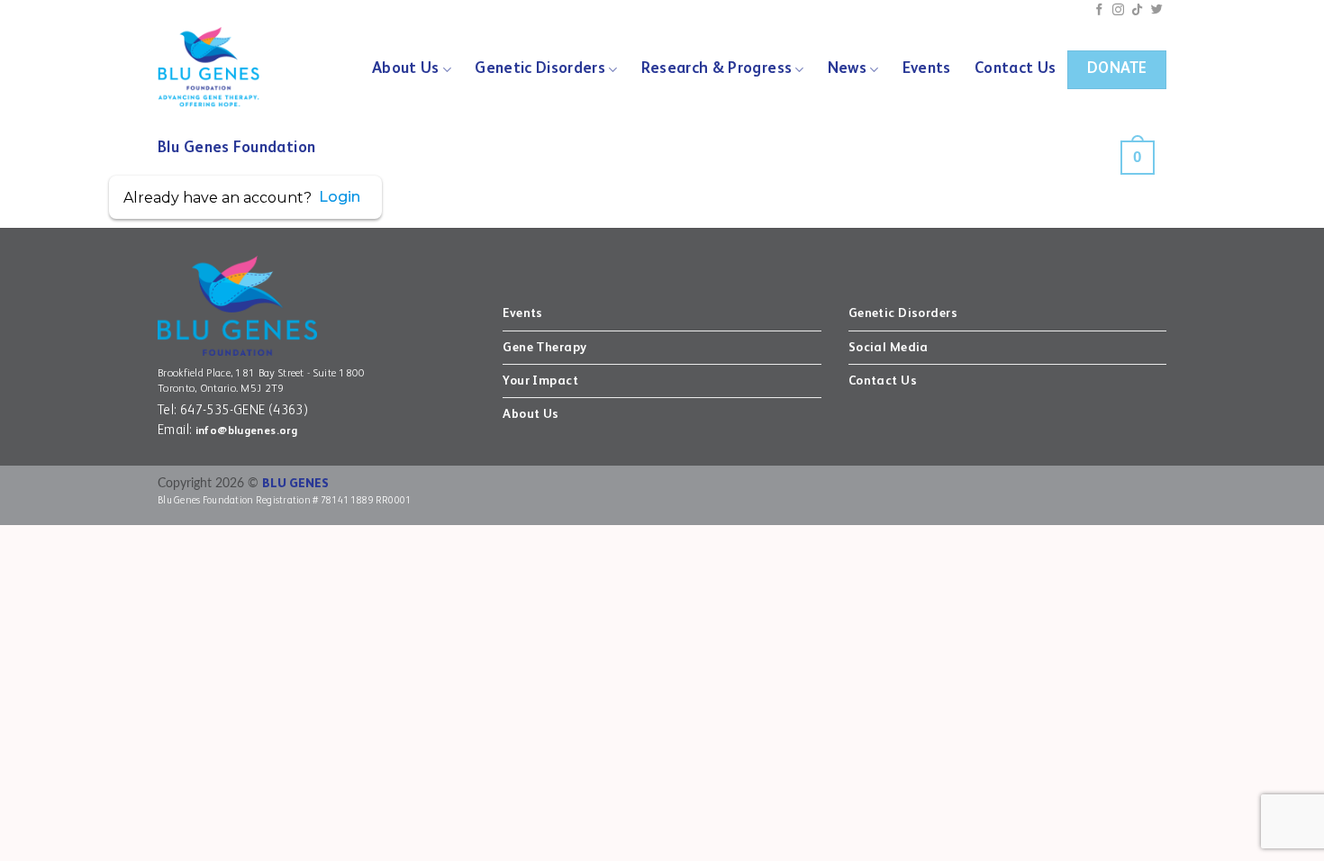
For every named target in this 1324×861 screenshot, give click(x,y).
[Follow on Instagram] (1118, 10)
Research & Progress (717, 69)
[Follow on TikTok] (1137, 10)
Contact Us (1015, 69)
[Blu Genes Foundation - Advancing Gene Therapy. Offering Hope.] (219, 68)
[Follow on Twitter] (1157, 10)
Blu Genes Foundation (237, 148)
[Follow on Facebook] (1099, 10)
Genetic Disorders (540, 69)
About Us (406, 69)
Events (926, 69)
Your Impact (540, 381)
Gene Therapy (544, 347)
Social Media (888, 347)
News (847, 69)
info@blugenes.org (246, 431)
